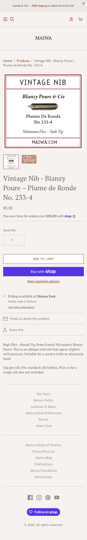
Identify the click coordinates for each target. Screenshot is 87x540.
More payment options (43, 281)
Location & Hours (43, 406)
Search (43, 419)
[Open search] (12, 19)
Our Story (43, 394)
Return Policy (43, 400)
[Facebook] (30, 497)
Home (7, 61)
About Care (43, 426)
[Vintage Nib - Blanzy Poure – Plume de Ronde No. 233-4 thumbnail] (11, 162)
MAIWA (43, 38)
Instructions (43, 477)
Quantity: (9, 230)
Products (23, 61)
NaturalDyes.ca (43, 451)
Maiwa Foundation (43, 470)
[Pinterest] (47, 497)
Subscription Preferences (44, 413)
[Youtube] (56, 497)
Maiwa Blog (43, 458)
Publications (43, 464)
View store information (21, 307)
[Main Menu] (5, 19)
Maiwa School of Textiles (43, 445)
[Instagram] (39, 497)
